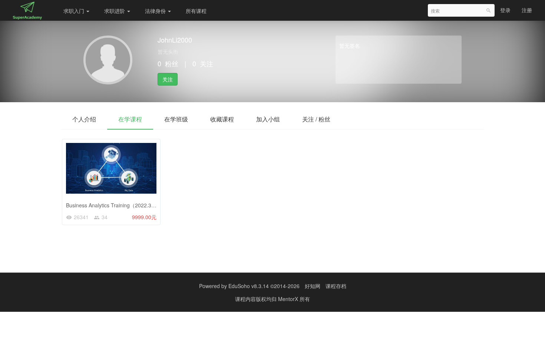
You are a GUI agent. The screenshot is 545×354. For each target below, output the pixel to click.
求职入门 (74, 10)
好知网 (312, 286)
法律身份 (156, 10)
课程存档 (336, 286)
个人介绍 (84, 119)
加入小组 (268, 119)
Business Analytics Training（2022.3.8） (113, 205)
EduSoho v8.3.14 (248, 286)
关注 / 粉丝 (316, 119)
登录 (505, 10)
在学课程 (130, 119)
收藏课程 (222, 119)
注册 (527, 10)
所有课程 (196, 10)
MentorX (289, 299)
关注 (167, 79)
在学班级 (176, 119)
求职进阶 (115, 10)
